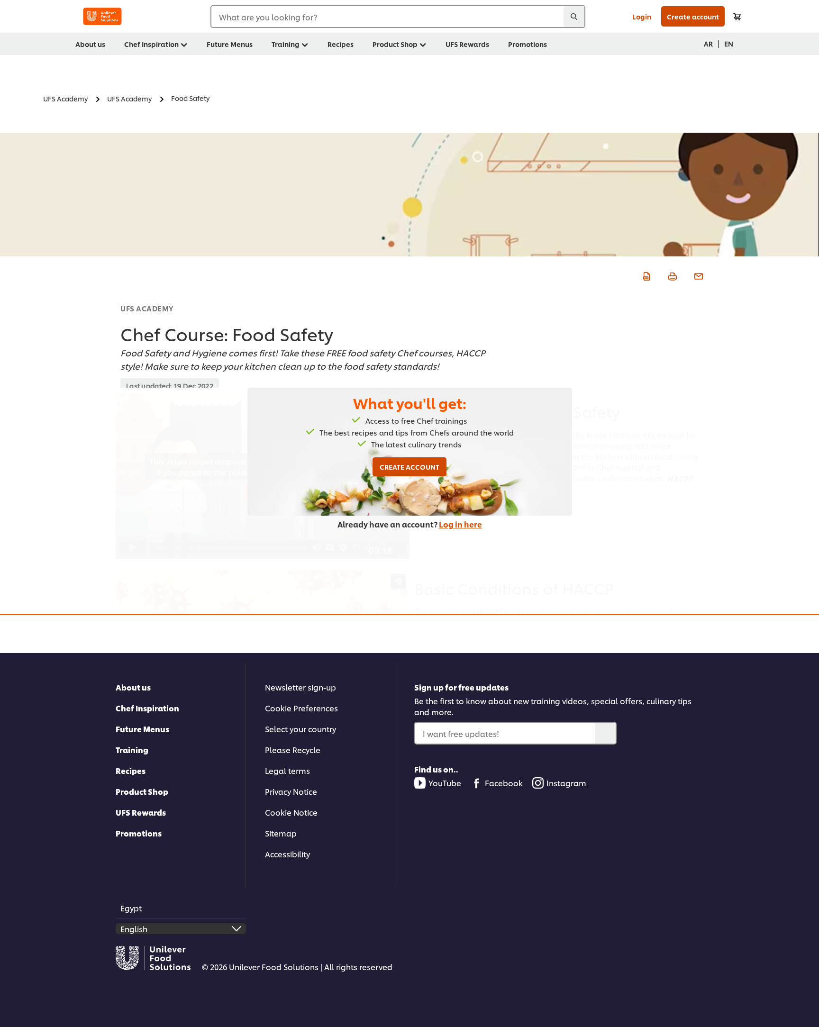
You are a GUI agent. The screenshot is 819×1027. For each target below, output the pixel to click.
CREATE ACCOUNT (409, 466)
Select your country (300, 728)
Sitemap (281, 832)
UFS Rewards (141, 812)
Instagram (566, 782)
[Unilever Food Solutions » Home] (102, 16)
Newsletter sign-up (300, 687)
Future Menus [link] (230, 43)
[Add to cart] (737, 16)
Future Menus (142, 728)
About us (133, 687)
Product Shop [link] (395, 43)
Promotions (139, 832)
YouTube (444, 782)
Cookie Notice (291, 812)
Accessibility (287, 853)
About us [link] (90, 43)
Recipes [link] (341, 43)
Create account (693, 16)
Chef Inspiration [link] (151, 43)
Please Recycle (292, 749)
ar (708, 43)
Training (132, 749)
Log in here (460, 523)
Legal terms (287, 770)
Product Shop (142, 791)
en (728, 43)
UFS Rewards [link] (467, 43)
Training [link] (286, 43)
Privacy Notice (291, 791)
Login (641, 16)
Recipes (131, 770)
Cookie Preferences (301, 707)
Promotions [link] (527, 43)
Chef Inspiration (147, 707)
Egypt (131, 907)
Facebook (504, 782)
